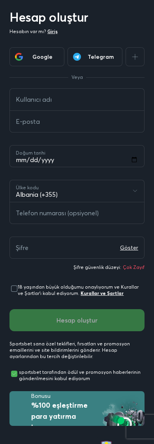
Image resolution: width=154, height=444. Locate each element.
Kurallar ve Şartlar (102, 293)
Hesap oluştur (77, 320)
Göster (129, 247)
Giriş (52, 31)
